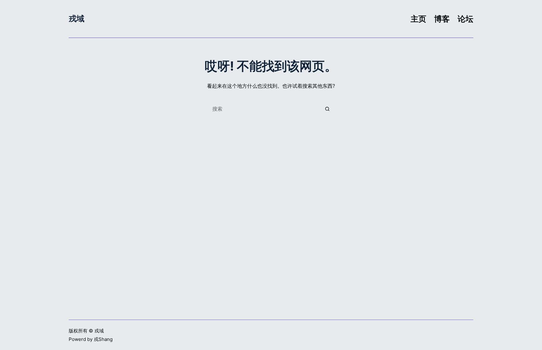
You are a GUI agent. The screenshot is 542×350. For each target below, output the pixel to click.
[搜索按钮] (327, 108)
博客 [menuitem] (442, 19)
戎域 (76, 18)
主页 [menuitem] (418, 19)
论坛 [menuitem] (465, 19)
